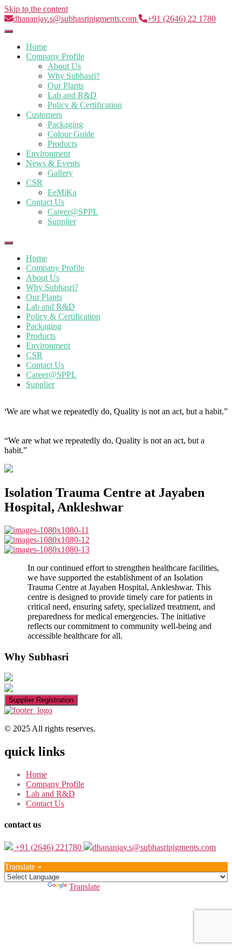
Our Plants (65, 85)
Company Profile (55, 56)
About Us (64, 66)
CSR (34, 182)
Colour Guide (70, 134)
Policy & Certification (84, 105)
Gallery (60, 172)
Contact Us (45, 202)
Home (36, 46)
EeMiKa (62, 192)
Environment (48, 153)
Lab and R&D (72, 95)
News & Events (53, 163)
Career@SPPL (72, 211)
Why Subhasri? (73, 75)
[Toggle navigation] (8, 31)
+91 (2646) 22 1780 (181, 18)
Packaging (65, 124)
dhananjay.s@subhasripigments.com (76, 18)
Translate (84, 886)
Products (62, 143)
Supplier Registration (41, 700)
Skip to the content (36, 8)
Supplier (61, 221)
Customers (44, 114)
